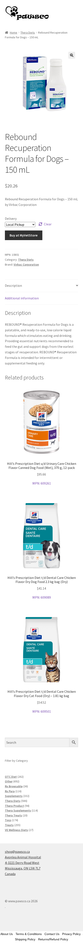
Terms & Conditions (29, 934)
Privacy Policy (71, 934)
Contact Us (51, 934)
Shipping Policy (25, 939)
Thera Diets (27, 32)
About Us (6, 934)
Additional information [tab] (22, 298)
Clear (48, 224)
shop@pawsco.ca (17, 851)
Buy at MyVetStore (23, 235)
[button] (71, 55)
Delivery (11, 218)
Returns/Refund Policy (53, 939)
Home (13, 32)
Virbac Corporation (26, 264)
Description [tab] (13, 285)
